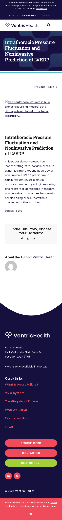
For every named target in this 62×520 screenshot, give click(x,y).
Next (51, 87)
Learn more (54, 504)
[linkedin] (8, 475)
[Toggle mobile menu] (55, 25)
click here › (41, 8)
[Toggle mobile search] (48, 25)
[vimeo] (17, 475)
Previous (39, 87)
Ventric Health (43, 257)
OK (31, 514)
